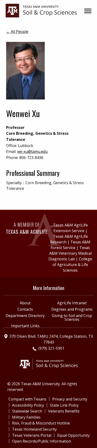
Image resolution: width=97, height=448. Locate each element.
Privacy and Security (69, 399)
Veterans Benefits (64, 411)
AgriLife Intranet (72, 303)
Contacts (25, 309)
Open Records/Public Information (41, 441)
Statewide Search (27, 411)
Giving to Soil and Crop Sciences (72, 317)
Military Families (26, 417)
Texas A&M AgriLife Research (69, 239)
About (25, 303)
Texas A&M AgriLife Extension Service (70, 227)
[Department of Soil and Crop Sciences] (41, 10)
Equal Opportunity (73, 435)
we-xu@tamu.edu (32, 151)
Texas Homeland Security (34, 429)
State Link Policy (64, 405)
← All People (17, 31)
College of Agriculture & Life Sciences (72, 264)
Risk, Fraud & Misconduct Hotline (41, 423)
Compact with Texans (27, 399)
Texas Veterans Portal (31, 435)
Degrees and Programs (72, 309)
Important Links (25, 326)
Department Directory (25, 315)
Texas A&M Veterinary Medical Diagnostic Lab (70, 253)
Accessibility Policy (28, 405)
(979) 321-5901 (51, 348)
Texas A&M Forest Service (70, 244)
